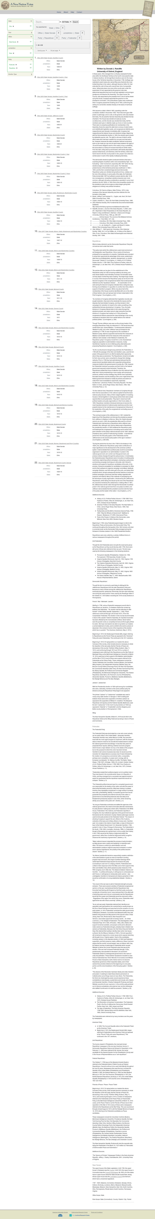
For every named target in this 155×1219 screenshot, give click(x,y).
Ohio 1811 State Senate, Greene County (50, 308)
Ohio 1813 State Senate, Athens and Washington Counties (56, 328)
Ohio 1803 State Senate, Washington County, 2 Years (53, 173)
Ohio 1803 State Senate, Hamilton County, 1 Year (52, 77)
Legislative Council (116, 1176)
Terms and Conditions (96, 1212)
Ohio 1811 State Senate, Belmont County (51, 289)
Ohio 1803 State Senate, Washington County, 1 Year (53, 154)
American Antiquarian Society (60, 1212)
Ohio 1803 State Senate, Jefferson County (50, 116)
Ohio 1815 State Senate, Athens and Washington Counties (56, 386)
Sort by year (41, 50)
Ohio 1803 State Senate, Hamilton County (50, 58)
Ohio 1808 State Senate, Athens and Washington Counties (56, 251)
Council (112, 1170)
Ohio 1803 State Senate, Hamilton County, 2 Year (52, 96)
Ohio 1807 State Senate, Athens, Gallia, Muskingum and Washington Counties (62, 231)
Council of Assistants (111, 1172)
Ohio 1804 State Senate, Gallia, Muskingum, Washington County (57, 193)
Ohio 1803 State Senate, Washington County (51, 135)
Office (10, 37)
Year (9, 32)
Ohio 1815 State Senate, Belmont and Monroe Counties (55, 405)
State (10, 21)
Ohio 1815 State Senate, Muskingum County (52, 424)
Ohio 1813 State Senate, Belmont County (51, 347)
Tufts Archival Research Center (79, 1212)
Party (10, 59)
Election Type (12, 74)
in (60, 22)
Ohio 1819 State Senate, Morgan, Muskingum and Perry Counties (58, 443)
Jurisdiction (11, 48)
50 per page (54, 50)
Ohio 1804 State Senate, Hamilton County (50, 212)
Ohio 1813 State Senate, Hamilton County (51, 366)
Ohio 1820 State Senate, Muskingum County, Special (54, 463)
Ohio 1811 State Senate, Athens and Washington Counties (56, 270)
